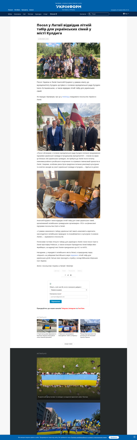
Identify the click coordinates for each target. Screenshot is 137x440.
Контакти (83, 14)
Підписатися (55, 301)
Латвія (64, 271)
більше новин (68, 344)
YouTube (81, 308)
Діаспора (57, 271)
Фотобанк (17, 10)
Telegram (64, 308)
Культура (38, 14)
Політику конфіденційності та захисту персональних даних (89, 437)
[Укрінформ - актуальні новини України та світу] (68, 7)
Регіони (30, 14)
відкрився (74, 255)
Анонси (31, 10)
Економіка (17, 14)
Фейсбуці (65, 97)
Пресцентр (25, 10)
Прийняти (114, 437)
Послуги (10, 10)
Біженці (80, 271)
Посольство (72, 271)
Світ (24, 14)
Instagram (72, 308)
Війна (10, 14)
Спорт (46, 14)
